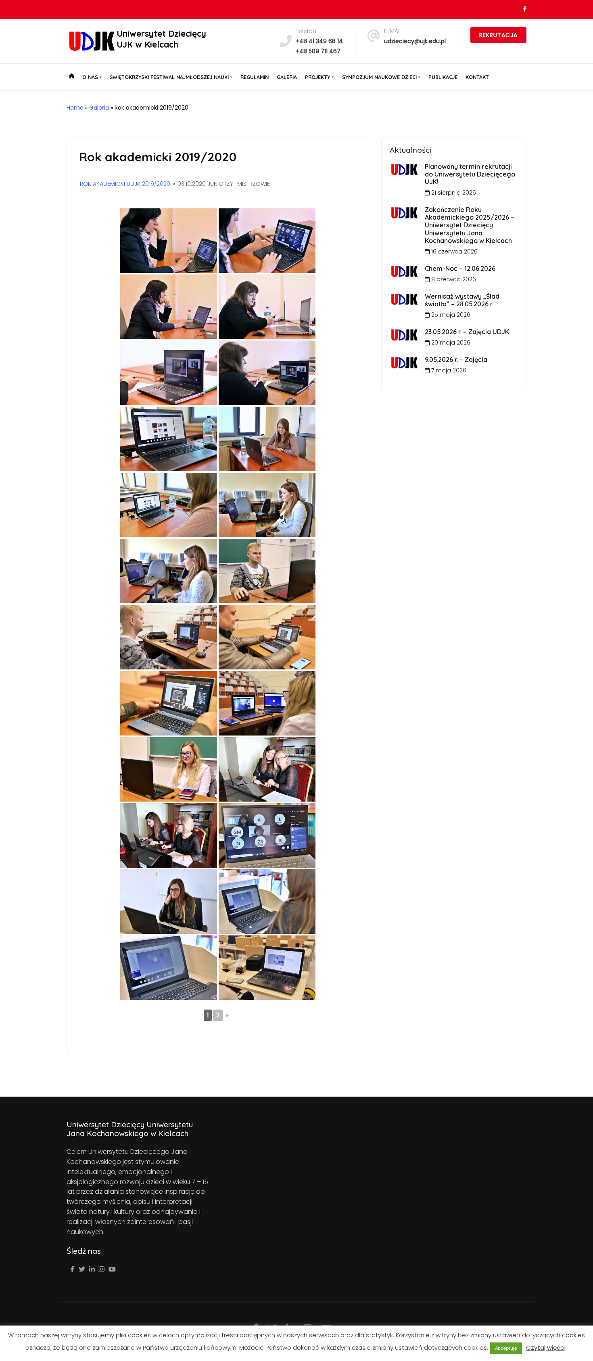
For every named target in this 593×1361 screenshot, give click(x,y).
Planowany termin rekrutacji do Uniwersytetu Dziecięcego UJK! (470, 174)
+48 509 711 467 (318, 51)
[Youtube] (112, 1269)
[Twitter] (82, 1269)
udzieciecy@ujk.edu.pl (415, 41)
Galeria (99, 108)
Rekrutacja (498, 35)
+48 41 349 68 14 (319, 41)
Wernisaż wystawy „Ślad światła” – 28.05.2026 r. (462, 300)
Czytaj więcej (546, 1347)
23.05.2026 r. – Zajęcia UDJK (467, 332)
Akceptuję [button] (506, 1348)
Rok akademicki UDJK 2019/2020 (125, 184)
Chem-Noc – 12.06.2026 (460, 268)
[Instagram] (101, 1269)
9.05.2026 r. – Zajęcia (456, 359)
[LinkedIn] (92, 1269)
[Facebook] (73, 1269)
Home (75, 108)
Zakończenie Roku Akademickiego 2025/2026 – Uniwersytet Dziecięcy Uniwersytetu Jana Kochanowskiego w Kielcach (469, 225)
